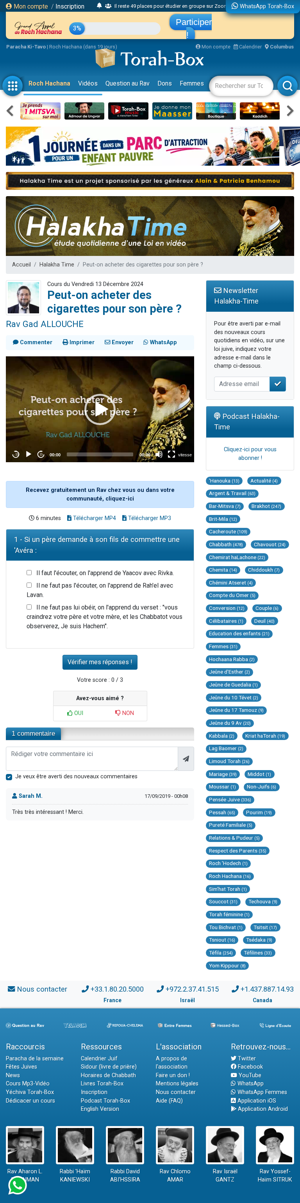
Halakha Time (56, 264)
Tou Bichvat (226, 927)
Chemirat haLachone (237, 557)
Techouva (262, 901)
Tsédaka (259, 940)
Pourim (259, 812)
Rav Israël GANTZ (225, 1175)
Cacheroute (228, 531)
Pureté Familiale (230, 825)
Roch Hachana (49, 83)
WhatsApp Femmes (261, 1092)
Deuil (264, 621)
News (13, 1075)
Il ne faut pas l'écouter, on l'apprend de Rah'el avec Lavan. (100, 590)
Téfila (221, 952)
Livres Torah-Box (102, 1083)
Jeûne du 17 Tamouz (236, 710)
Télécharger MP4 (93, 518)
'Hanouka (224, 480)
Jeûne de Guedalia (233, 684)
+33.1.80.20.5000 (117, 989)
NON (127, 713)
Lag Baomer (226, 748)
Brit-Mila (223, 519)
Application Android (262, 1109)
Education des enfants (239, 633)
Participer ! (194, 28)
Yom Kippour (227, 965)
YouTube (249, 1075)
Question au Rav (127, 83)
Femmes (192, 83)
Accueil (21, 264)
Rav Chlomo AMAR (175, 1175)
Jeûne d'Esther (229, 672)
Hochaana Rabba (232, 659)
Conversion (227, 608)
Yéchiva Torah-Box (30, 1092)
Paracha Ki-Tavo (26, 47)
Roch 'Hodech (228, 863)
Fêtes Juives (21, 1067)
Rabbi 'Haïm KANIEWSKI (75, 1175)
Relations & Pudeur (234, 838)
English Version (100, 1109)
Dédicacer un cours (30, 1101)
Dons (164, 83)
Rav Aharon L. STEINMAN (25, 1175)
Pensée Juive (230, 799)
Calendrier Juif (99, 1058)
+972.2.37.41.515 (192, 989)
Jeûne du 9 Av (230, 723)
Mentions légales (177, 1083)
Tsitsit (265, 927)
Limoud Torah (229, 761)
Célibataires (226, 621)
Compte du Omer (232, 595)
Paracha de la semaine (35, 1058)
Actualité (264, 480)
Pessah (222, 812)
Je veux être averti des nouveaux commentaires (76, 776)
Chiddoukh (264, 570)
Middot (259, 774)
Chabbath (226, 544)
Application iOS (256, 1101)
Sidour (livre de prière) (109, 1067)
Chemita (223, 570)
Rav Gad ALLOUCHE (45, 324)
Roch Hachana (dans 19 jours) (83, 47)
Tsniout (222, 940)
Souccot (223, 901)
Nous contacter (42, 989)
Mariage (223, 774)
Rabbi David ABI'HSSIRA (125, 1175)
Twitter (246, 1058)
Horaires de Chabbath (108, 1075)
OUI (78, 713)
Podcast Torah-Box (105, 1101)
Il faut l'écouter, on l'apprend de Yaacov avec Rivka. (105, 573)
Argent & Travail (232, 493)
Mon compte (30, 6)
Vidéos (88, 83)
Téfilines (258, 952)
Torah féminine (229, 914)
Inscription (69, 6)
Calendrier (250, 47)
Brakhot (266, 506)
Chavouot (270, 544)
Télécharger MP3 (149, 518)
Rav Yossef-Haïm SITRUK (275, 1175)
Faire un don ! (173, 1075)
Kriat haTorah (265, 736)
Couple (267, 608)
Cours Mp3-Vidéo (28, 1083)
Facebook (249, 1067)
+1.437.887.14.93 (267, 989)
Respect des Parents (237, 850)
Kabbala (221, 736)
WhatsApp (250, 1083)
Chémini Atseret (231, 582)
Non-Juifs (261, 786)
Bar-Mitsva (225, 506)
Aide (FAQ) (169, 1101)
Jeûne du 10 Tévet (233, 697)
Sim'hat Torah (228, 889)
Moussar (222, 786)
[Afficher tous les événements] (99, 6)
